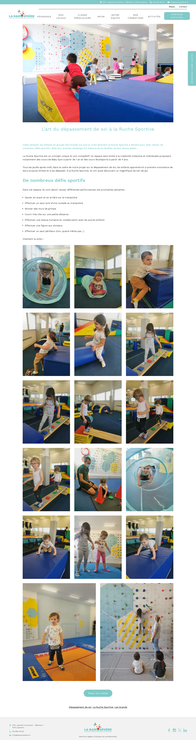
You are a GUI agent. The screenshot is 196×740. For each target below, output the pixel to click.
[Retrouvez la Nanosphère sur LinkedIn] (185, 730)
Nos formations (135, 16)
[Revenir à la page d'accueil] (98, 727)
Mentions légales (86, 737)
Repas (172, 6)
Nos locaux (61, 16)
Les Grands (121, 707)
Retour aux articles (98, 693)
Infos (101, 16)
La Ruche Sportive (103, 707)
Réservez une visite (192, 68)
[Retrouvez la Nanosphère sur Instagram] (174, 730)
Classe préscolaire (82, 16)
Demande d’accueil (177, 16)
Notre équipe (115, 16)
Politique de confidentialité (105, 737)
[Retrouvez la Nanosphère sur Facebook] (169, 730)
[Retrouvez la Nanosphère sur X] (180, 730)
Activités (154, 16)
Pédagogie (44, 16)
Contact (183, 6)
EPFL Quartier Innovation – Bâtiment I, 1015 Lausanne (125, 2)
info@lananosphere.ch (179, 2)
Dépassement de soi (80, 707)
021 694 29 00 (158, 2)
